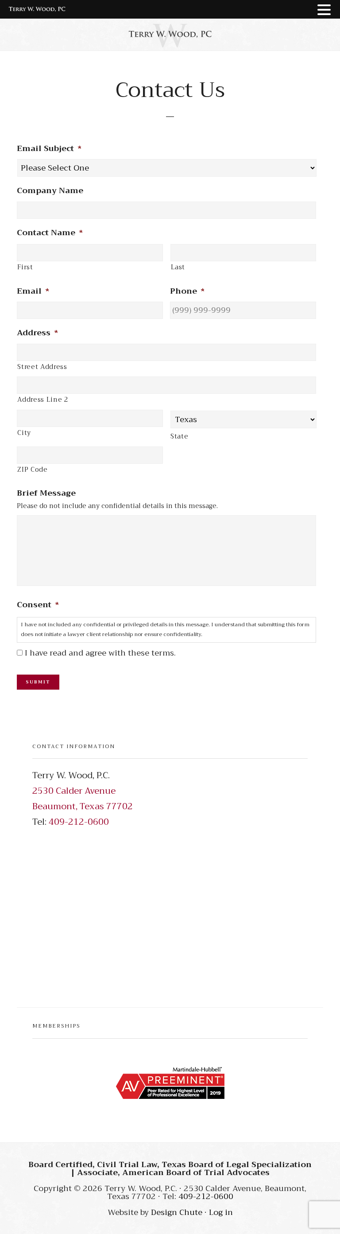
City (24, 432)
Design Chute (176, 1212)
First (25, 267)
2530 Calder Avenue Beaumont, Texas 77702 (82, 798)
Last (178, 267)
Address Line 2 (42, 399)
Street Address (42, 367)
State (179, 436)
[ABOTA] (170, 1083)
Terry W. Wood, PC (170, 34)
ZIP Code (32, 469)
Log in (221, 1212)
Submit (38, 682)
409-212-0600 (79, 822)
